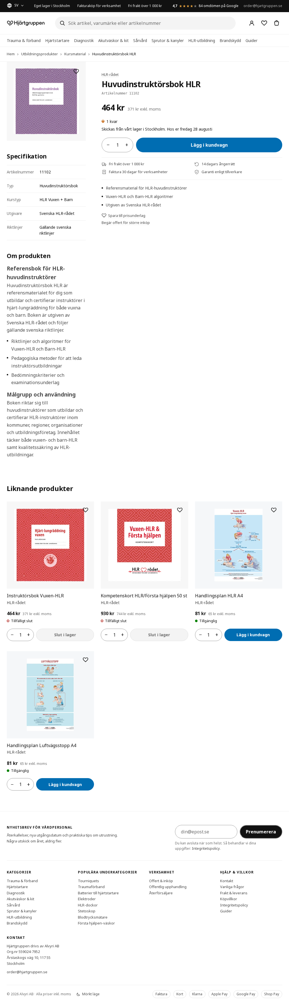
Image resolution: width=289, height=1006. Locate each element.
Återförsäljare (161, 892)
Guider (251, 40)
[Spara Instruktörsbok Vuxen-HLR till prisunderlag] (85, 510)
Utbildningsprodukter (39, 53)
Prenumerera (261, 832)
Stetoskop (86, 910)
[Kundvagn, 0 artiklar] (276, 23)
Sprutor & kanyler (168, 40)
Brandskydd (230, 40)
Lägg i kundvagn (209, 145)
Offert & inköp (161, 880)
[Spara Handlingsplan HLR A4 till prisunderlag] (274, 510)
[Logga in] (251, 23)
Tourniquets (88, 880)
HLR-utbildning (201, 40)
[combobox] (145, 23)
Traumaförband (91, 886)
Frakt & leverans (234, 892)
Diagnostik (84, 40)
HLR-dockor (88, 904)
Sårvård (140, 40)
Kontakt (226, 880)
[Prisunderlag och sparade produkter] (264, 23)
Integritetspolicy (206, 848)
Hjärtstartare (57, 40)
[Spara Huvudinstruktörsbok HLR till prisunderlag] (76, 71)
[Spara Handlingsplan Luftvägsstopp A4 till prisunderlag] (85, 659)
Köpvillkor (228, 898)
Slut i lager (65, 634)
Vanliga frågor (232, 886)
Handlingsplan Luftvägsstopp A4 (41, 745)
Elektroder (87, 898)
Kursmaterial (75, 53)
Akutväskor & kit (113, 40)
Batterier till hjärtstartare (98, 892)
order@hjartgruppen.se (263, 5)
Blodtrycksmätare (93, 916)
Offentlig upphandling (168, 886)
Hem (11, 53)
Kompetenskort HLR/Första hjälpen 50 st (144, 596)
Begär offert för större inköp (126, 222)
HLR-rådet (110, 74)
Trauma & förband (24, 40)
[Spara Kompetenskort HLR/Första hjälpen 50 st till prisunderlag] (180, 510)
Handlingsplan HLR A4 (219, 596)
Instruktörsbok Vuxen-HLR (35, 596)
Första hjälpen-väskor (96, 923)
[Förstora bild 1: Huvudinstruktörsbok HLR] (46, 101)
